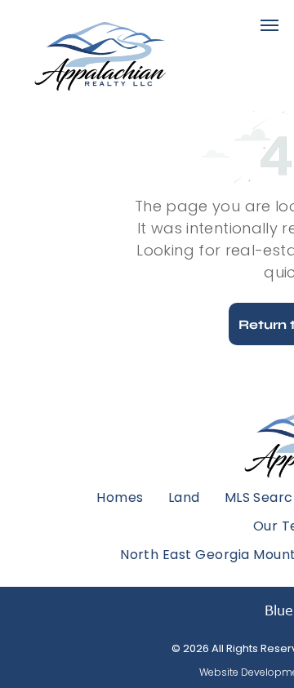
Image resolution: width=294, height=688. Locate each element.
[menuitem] (119, 496)
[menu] (269, 25)
